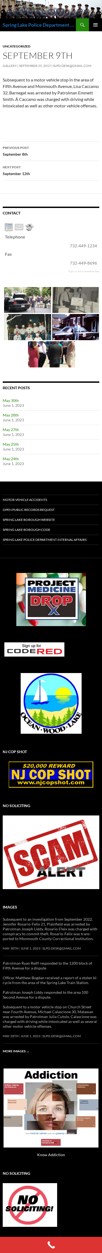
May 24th (11, 458)
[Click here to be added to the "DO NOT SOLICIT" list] (30, 1204)
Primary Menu (95, 24)
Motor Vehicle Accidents (25, 500)
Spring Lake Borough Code (26, 530)
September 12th (16, 170)
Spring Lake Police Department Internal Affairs (44, 540)
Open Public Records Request (29, 510)
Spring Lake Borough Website (29, 520)
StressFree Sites (92, 271)
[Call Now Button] (51, 1245)
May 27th (11, 429)
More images (16, 1051)
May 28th (11, 415)
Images (10, 907)
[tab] (9, 227)
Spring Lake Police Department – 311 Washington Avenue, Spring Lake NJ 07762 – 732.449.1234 (39, 25)
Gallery (10, 66)
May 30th (11, 400)
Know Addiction (51, 1154)
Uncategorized (16, 46)
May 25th (11, 444)
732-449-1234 (83, 245)
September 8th (16, 151)
